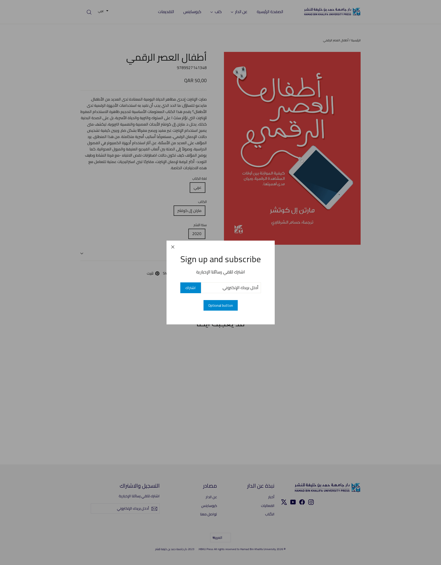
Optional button (220, 305)
